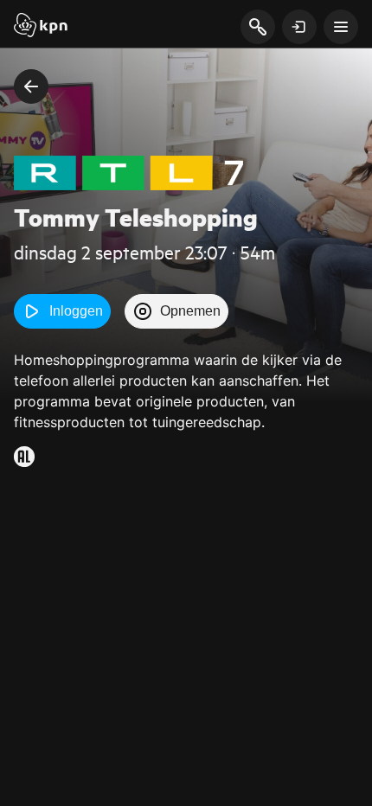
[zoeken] (257, 27)
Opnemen (190, 311)
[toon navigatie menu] (341, 27)
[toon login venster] (299, 27)
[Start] (40, 27)
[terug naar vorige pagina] (31, 86)
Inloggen (76, 311)
